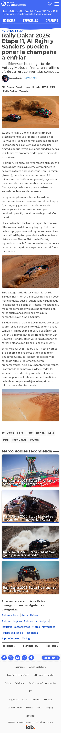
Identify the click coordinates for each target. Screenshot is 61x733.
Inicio (5, 11)
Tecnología (31, 632)
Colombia (35, 699)
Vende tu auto (51, 657)
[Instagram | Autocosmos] (24, 657)
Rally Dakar (10, 91)
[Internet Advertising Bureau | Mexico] (30, 727)
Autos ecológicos (12, 620)
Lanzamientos (22, 626)
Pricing (8, 683)
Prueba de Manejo (12, 632)
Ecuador (48, 699)
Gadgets (44, 620)
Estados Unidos (15, 707)
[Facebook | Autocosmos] (4, 657)
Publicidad (20, 683)
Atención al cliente (37, 667)
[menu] (57, 4)
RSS (30, 691)
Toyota (23, 91)
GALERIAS (52, 20)
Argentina (13, 699)
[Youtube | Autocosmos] (17, 657)
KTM (45, 87)
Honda (36, 87)
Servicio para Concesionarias (42, 683)
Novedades (48, 626)
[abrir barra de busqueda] (50, 4)
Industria (7, 626)
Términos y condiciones (18, 675)
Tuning (26, 638)
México (29, 707)
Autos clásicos (29, 615)
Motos (36, 626)
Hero (27, 87)
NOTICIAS (9, 20)
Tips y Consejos (11, 638)
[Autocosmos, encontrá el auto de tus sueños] (13, 4)
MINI (52, 87)
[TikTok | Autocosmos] (31, 657)
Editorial (14, 11)
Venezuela (31, 715)
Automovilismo (12, 30)
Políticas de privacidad (43, 675)
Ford (19, 87)
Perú (39, 707)
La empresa (20, 667)
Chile (24, 699)
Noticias (24, 11)
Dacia (10, 87)
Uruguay (49, 707)
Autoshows (30, 620)
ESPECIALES (30, 20)
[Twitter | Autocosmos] (11, 657)
